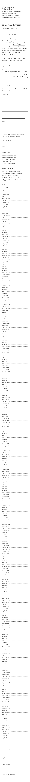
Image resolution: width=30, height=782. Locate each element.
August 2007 (5, 634)
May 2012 (4, 513)
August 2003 (5, 735)
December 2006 (6, 651)
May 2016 (4, 412)
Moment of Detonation (19, 45)
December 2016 (6, 397)
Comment (5, 94)
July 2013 (4, 484)
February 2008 (6, 621)
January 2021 (5, 300)
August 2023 (5, 242)
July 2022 (4, 264)
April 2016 (4, 414)
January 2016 (5, 420)
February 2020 (6, 323)
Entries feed (5, 760)
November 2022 (6, 255)
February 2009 (6, 596)
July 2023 (4, 245)
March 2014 (5, 467)
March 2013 (5, 492)
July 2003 (4, 737)
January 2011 (5, 547)
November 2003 (6, 729)
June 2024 (4, 228)
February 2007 (5, 647)
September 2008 (6, 606)
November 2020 (6, 304)
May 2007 (4, 640)
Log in (3, 758)
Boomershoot (8, 66)
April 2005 (5, 693)
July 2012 (4, 509)
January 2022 (5, 276)
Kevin (16, 28)
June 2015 (4, 435)
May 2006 (4, 666)
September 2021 (6, 285)
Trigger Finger (21, 58)
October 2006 (5, 655)
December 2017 (6, 372)
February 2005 (6, 697)
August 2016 (5, 405)
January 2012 (5, 522)
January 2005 (5, 699)
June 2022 (4, 266)
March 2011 (5, 543)
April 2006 (5, 668)
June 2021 (4, 291)
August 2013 (5, 481)
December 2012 (6, 498)
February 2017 (5, 393)
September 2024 (6, 223)
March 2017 (5, 391)
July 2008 (4, 611)
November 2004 (6, 704)
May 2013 (4, 488)
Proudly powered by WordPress (8, 774)
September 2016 (6, 403)
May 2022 (4, 268)
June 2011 (4, 537)
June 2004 (4, 714)
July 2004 (4, 712)
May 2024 (4, 230)
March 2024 (5, 234)
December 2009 (6, 575)
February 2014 (5, 469)
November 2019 (6, 329)
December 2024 (6, 217)
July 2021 (4, 289)
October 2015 (5, 427)
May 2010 (4, 564)
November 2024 (6, 219)
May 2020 (4, 317)
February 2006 (6, 672)
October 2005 (5, 680)
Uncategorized (6, 750)
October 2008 (5, 604)
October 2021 (5, 283)
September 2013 (6, 479)
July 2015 (4, 433)
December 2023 (6, 238)
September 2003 (6, 733)
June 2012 (4, 511)
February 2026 (6, 194)
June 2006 (4, 663)
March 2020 (5, 321)
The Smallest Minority (9, 8)
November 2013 (6, 475)
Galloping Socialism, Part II (9, 157)
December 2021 (6, 278)
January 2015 (5, 446)
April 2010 (4, 566)
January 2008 (5, 623)
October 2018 (5, 352)
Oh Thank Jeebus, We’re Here (14, 71)
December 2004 (6, 701)
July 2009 (4, 585)
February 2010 (5, 570)
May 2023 (4, 249)
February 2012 (5, 520)
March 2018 (5, 365)
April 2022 (5, 270)
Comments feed (6, 762)
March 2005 (5, 695)
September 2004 (6, 708)
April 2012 (4, 515)
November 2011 (6, 526)
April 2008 (5, 617)
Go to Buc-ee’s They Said (8, 159)
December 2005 (6, 676)
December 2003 (6, 727)
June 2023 (4, 247)
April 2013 (4, 490)
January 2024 (5, 236)
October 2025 (5, 200)
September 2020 (6, 308)
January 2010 (5, 572)
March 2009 (5, 594)
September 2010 (6, 556)
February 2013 (5, 494)
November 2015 (6, 424)
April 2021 (4, 293)
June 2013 (4, 486)
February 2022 (6, 274)
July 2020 (4, 312)
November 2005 (6, 678)
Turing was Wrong (7, 161)
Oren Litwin (5, 173)
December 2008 (6, 600)
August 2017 (5, 380)
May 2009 (4, 589)
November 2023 (6, 240)
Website (4, 128)
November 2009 (6, 577)
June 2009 (4, 587)
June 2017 (4, 384)
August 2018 (5, 357)
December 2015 (6, 422)
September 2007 (6, 632)
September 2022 (6, 259)
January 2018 (5, 369)
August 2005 (5, 685)
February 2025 (5, 215)
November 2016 (6, 399)
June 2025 (4, 209)
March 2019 (5, 346)
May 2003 (4, 742)
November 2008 (6, 602)
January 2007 (5, 649)
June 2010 (4, 562)
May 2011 (4, 539)
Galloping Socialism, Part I (9, 155)
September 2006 (6, 657)
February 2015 (5, 443)
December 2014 (6, 448)
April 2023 (5, 251)
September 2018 (6, 355)
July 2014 (4, 458)
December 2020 (6, 302)
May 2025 (4, 211)
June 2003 (4, 740)
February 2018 (5, 367)
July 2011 (4, 534)
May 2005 (4, 691)
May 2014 (4, 462)
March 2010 (5, 568)
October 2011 (5, 528)
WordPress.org (6, 764)
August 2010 (5, 558)
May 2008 (4, 615)
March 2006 (5, 670)
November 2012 (6, 501)
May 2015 (4, 437)
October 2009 (5, 579)
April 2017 (4, 388)
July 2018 (4, 359)
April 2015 (4, 439)
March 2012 (5, 517)
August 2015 (5, 431)
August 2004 (5, 710)
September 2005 (6, 682)
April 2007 (4, 642)
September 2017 (6, 378)
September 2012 (6, 505)
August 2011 (5, 532)
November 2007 (6, 627)
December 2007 (6, 625)
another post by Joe (17, 60)
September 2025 (6, 202)
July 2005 (4, 687)
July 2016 (4, 407)
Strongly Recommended (8, 163)
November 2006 (6, 653)
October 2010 (5, 553)
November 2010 (6, 551)
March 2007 (5, 644)
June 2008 (4, 613)
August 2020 (5, 310)
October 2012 (5, 503)
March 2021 (5, 295)
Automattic (11, 776)
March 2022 (5, 272)
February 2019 (5, 348)
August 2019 (5, 336)
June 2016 (4, 410)
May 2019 (4, 342)
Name (4, 115)
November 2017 (6, 374)
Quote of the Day (20, 76)
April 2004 (5, 718)
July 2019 (4, 338)
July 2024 (4, 226)
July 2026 (4, 190)
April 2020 (5, 319)
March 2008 (5, 619)
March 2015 (5, 441)
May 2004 (4, 716)
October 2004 (5, 706)
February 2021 (5, 297)
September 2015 (6, 429)
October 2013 (5, 477)
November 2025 (6, 198)
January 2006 (5, 674)
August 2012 (5, 507)
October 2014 (5, 452)
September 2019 (6, 333)
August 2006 (5, 659)
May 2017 (4, 386)
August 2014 (5, 456)
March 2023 (5, 253)
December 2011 (6, 524)
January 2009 (5, 598)
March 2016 (5, 416)
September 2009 (6, 581)
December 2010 (6, 549)
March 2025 (5, 213)
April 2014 (4, 465)
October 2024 (5, 221)
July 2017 (4, 382)
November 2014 (6, 450)
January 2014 (5, 471)
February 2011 (5, 545)
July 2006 (4, 661)
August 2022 (5, 261)
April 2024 (5, 232)
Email (4, 121)
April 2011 (4, 541)
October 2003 (5, 731)
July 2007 (4, 636)
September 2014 (6, 454)
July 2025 (4, 207)
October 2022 (5, 257)
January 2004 (5, 725)
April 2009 (5, 592)
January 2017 (5, 395)
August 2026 (5, 187)
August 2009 (5, 583)
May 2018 (4, 363)
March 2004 (5, 721)
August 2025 (5, 204)
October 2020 (5, 306)
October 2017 (5, 376)
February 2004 (6, 723)
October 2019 (5, 331)
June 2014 (4, 460)
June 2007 (4, 638)
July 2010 (4, 560)
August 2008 (5, 608)
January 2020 (5, 325)
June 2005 (4, 689)
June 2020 (4, 314)
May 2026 (4, 192)
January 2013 (5, 496)
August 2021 (5, 287)
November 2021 (6, 281)
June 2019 (4, 340)
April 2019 (4, 344)
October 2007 (5, 630)
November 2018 (6, 350)
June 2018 (4, 361)
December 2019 (6, 327)
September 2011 (6, 530)
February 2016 (5, 418)
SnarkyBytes (5, 60)
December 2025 (6, 196)
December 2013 (6, 473)
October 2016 (5, 401)
